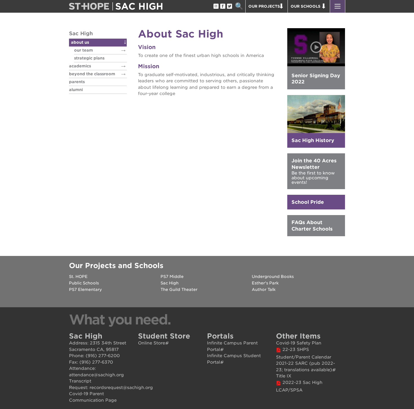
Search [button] (239, 6)
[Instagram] (216, 6)
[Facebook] (222, 6)
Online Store (151, 343)
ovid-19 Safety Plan (300, 343)
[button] (337, 6)
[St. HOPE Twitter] (229, 6)
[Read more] (316, 114)
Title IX (283, 376)
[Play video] (316, 47)
